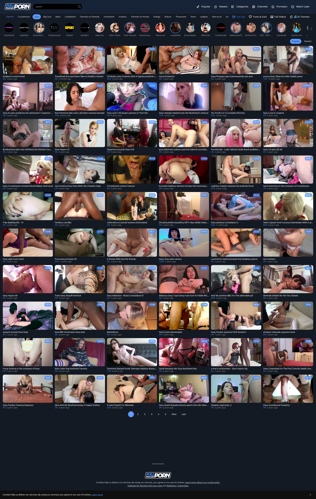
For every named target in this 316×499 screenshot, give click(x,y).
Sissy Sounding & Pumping (276, 405)
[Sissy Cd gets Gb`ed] (288, 136)
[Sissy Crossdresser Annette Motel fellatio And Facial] (28, 172)
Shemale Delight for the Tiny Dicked (280, 295)
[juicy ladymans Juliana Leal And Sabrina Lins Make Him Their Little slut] (184, 136)
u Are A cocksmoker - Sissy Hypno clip (229, 369)
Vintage (156, 16)
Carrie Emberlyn (167, 76)
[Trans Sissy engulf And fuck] (80, 282)
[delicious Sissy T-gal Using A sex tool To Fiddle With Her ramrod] (184, 282)
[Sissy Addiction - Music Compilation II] (132, 282)
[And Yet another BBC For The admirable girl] (236, 282)
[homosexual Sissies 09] (80, 246)
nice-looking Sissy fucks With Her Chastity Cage (78, 186)
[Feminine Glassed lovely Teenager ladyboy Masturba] (132, 355)
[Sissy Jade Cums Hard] (28, 246)
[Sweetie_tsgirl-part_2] (236, 392)
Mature (168, 16)
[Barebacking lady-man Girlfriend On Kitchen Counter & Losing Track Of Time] (28, 136)
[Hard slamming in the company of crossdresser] (288, 172)
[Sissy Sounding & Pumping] (288, 392)
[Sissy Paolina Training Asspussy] (28, 392)
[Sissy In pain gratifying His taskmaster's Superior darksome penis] (28, 99)
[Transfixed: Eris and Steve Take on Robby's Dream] (80, 63)
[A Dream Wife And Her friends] (132, 246)
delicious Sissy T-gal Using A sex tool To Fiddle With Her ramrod (183, 295)
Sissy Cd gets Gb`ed (272, 149)
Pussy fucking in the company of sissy (21, 369)
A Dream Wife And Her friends (121, 259)
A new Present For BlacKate (120, 405)
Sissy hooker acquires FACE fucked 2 (228, 332)
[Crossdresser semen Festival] (132, 172)
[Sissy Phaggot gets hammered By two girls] (236, 63)
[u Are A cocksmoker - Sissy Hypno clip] (236, 355)
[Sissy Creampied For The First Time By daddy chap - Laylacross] (288, 355)
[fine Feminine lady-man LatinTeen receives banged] (80, 99)
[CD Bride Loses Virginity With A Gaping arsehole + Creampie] (132, 63)
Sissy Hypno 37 (62, 149)
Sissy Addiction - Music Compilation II (125, 295)
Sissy (36, 16)
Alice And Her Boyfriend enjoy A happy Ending (77, 405)
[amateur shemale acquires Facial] (288, 319)
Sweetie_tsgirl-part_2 (221, 405)
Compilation (70, 16)
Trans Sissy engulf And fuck (68, 295)
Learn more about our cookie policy (202, 482)
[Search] (79, 6)
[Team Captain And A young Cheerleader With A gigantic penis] (288, 209)
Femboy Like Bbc (63, 222)
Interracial (217, 16)
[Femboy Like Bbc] (80, 209)
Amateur (123, 16)
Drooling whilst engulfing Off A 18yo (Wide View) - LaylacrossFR (183, 222)
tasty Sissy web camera (170, 259)
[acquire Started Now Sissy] (28, 319)
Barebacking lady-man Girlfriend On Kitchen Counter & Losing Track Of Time (27, 149)
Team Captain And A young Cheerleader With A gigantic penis (288, 222)
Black (57, 16)
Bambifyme (112, 332)
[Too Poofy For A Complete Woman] (236, 99)
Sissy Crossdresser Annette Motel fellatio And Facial (28, 186)
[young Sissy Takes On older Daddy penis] (288, 63)
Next (174, 414)
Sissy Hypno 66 (10, 295)
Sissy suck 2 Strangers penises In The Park (127, 113)
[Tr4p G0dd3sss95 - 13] (28, 209)
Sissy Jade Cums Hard (13, 259)
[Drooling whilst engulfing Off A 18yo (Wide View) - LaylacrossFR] (184, 209)
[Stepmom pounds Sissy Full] (132, 136)
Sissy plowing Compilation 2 (224, 222)
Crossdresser (24, 16)
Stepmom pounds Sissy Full (120, 149)
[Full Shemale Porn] (18, 6)
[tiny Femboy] (288, 246)
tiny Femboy (269, 259)
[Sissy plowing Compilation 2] (236, 209)
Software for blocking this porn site (145, 485)
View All (9, 16)
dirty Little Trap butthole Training (71, 369)
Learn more (97, 494)
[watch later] (6, 49)
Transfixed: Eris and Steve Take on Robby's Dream (79, 76)
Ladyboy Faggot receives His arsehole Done (232, 186)
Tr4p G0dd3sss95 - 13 (13, 222)
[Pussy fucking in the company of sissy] (28, 355)
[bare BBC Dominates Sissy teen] (80, 319)
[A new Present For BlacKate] (132, 392)
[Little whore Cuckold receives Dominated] (132, 209)
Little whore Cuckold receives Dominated (127, 222)
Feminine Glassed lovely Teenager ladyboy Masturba (131, 369)
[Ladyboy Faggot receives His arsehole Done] (236, 172)
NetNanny (172, 485)
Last (184, 414)
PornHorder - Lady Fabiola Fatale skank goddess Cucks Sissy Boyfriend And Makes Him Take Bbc (235, 149)
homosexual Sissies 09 (66, 259)
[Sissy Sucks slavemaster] (184, 319)
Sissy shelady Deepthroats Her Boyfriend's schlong (183, 113)
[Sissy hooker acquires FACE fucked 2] (236, 319)
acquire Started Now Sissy (15, 332)
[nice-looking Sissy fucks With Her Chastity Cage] (80, 172)
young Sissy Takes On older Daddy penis (283, 76)
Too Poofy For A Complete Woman (228, 113)
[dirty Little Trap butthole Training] (80, 355)
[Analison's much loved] (28, 63)
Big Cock (47, 16)
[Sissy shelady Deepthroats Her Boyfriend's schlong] (184, 99)
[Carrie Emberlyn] (184, 63)
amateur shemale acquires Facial (279, 332)
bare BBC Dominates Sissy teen (70, 332)
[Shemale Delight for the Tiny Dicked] (288, 282)
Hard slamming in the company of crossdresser (286, 186)
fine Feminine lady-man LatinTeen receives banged (79, 113)
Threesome (181, 16)
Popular (296, 41)
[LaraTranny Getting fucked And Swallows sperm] (236, 246)
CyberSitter (183, 485)
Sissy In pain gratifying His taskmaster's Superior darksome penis (27, 113)
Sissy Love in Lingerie (273, 113)
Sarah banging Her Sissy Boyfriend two (178, 369)
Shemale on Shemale (89, 16)
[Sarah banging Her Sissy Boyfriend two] (184, 355)
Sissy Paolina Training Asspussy (18, 405)
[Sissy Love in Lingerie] (288, 99)
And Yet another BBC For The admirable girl (232, 295)
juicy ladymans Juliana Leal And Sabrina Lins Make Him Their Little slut (183, 149)
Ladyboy (204, 16)
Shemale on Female (140, 16)
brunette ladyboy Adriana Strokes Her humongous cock (184, 186)
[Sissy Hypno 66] (28, 282)
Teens (193, 16)
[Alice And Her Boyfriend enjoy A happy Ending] (80, 392)
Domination (109, 16)
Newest (308, 41)
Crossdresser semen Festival (121, 186)
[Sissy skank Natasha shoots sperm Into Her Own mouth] (184, 392)
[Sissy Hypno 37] (80, 136)
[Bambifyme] (132, 319)
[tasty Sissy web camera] (184, 246)
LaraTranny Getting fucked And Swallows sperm (234, 259)
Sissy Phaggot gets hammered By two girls (232, 76)
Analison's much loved (14, 76)
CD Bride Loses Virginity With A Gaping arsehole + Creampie (132, 76)
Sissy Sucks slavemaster (170, 332)
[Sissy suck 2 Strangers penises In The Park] (132, 99)
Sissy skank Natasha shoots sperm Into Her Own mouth (184, 405)
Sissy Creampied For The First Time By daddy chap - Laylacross (288, 369)
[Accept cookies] (310, 495)
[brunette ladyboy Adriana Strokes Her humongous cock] (184, 172)
